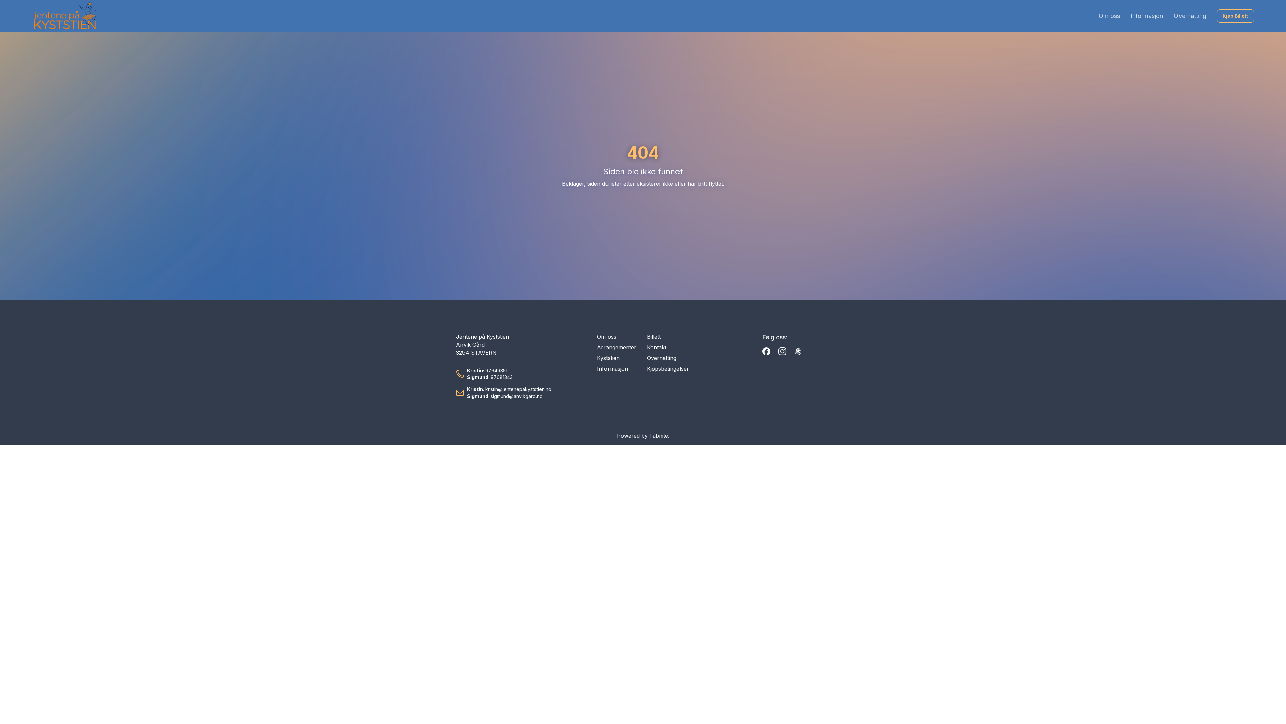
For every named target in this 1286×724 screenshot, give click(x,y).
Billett (654, 336)
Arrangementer (616, 347)
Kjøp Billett (1235, 16)
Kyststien (608, 358)
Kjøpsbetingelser (668, 368)
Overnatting (1190, 15)
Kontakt (656, 347)
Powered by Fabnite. (643, 435)
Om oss (1109, 15)
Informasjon (1147, 15)
